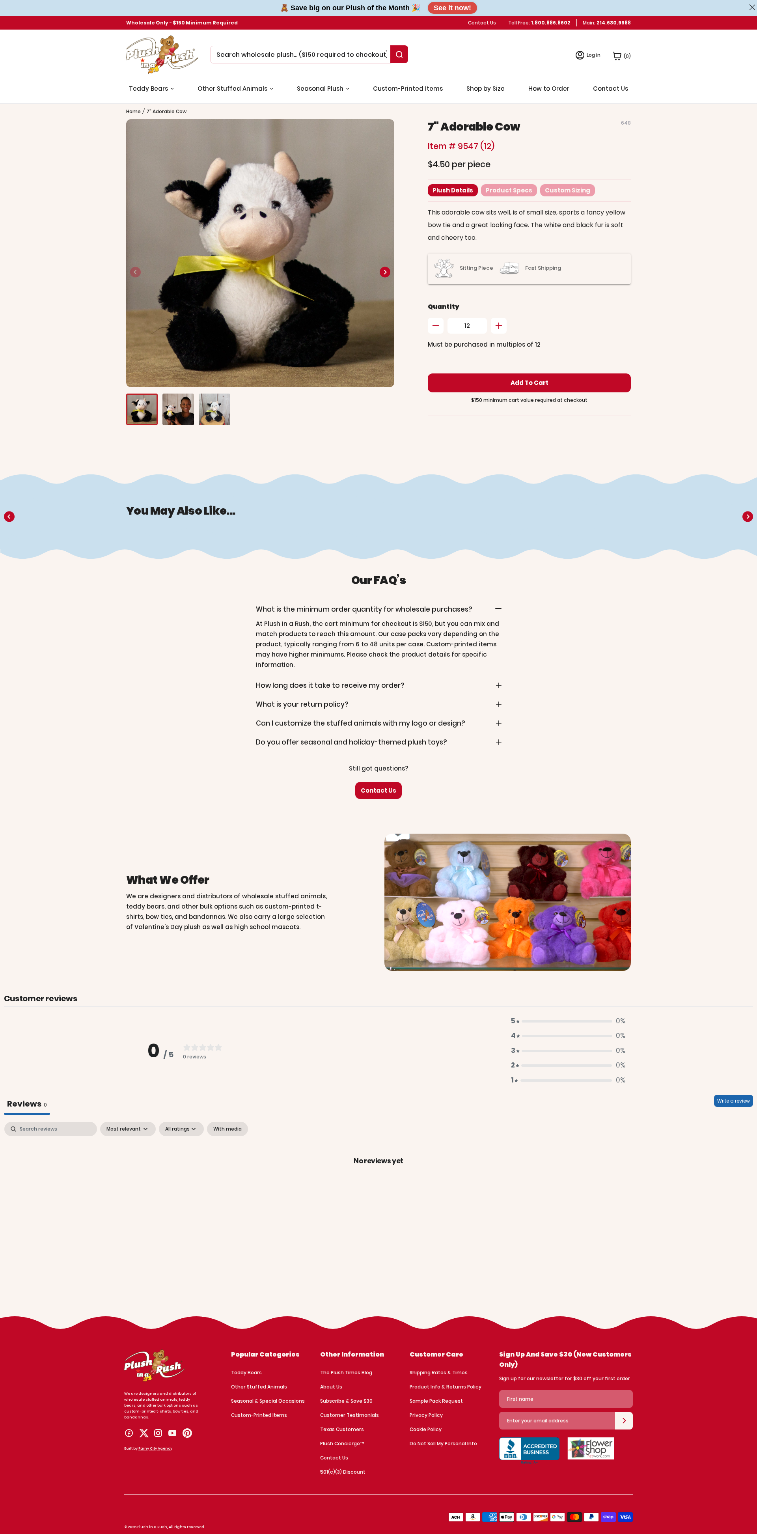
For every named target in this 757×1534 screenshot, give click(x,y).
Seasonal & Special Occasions (268, 1401)
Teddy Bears (246, 1372)
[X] (144, 1433)
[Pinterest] (187, 1433)
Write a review (733, 1100)
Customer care (436, 1354)
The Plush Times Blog (346, 1372)
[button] (385, 272)
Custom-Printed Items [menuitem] (408, 88)
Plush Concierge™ (342, 1443)
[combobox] (301, 54)
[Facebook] (129, 1433)
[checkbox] (227, 1129)
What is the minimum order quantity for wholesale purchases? (364, 609)
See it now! (452, 8)
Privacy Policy (426, 1415)
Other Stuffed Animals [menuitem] (232, 88)
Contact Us (482, 22)
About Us (331, 1386)
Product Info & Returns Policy (445, 1386)
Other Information (352, 1354)
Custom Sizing (567, 190)
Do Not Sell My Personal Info (443, 1443)
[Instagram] (158, 1433)
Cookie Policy (426, 1429)
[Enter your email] (624, 1420)
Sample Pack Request (436, 1401)
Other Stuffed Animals (259, 1386)
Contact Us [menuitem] (610, 88)
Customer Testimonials (349, 1415)
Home (133, 111)
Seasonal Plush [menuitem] (320, 88)
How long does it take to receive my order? (330, 685)
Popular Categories (265, 1354)
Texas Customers (342, 1429)
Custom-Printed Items (259, 1415)
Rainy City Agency (155, 1448)
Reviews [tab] (27, 1103)
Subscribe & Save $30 (346, 1401)
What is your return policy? (302, 704)
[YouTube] (172, 1433)
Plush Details (453, 190)
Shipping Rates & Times (439, 1372)
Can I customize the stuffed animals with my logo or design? (360, 723)
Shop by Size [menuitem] (485, 88)
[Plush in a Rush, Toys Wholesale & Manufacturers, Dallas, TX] (529, 1455)
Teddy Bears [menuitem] (148, 88)
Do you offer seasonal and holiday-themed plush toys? (351, 742)
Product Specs (509, 190)
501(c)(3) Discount (342, 1472)
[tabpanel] (378, 1187)
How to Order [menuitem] (548, 88)
